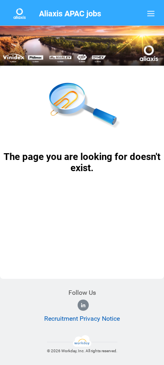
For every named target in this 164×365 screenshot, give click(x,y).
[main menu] (151, 14)
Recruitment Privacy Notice (82, 318)
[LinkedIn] (83, 305)
